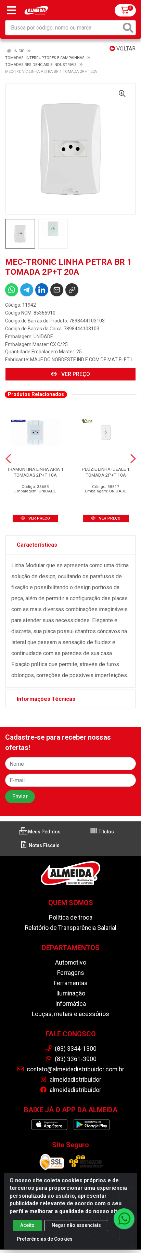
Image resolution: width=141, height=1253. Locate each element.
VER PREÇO (75, 374)
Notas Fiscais (44, 845)
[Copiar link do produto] (71, 289)
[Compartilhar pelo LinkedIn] (41, 289)
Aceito (27, 1225)
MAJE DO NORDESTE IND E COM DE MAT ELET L (81, 359)
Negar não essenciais (76, 1225)
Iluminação (70, 993)
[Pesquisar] (128, 28)
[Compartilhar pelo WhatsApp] (11, 289)
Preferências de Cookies (45, 1239)
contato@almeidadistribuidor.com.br (74, 1069)
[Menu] (11, 10)
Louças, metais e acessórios (70, 1014)
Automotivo (70, 962)
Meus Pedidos (44, 831)
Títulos (106, 831)
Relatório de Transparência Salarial (70, 927)
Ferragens (70, 972)
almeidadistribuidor (74, 1079)
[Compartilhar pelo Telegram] (26, 289)
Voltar (125, 48)
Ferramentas (71, 983)
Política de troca (70, 917)
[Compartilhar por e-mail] (56, 289)
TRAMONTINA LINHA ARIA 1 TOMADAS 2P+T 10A (35, 472)
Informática (70, 1003)
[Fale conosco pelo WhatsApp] (124, 1218)
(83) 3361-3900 (75, 1059)
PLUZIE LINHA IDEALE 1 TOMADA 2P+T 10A (106, 472)
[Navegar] (8, 458)
